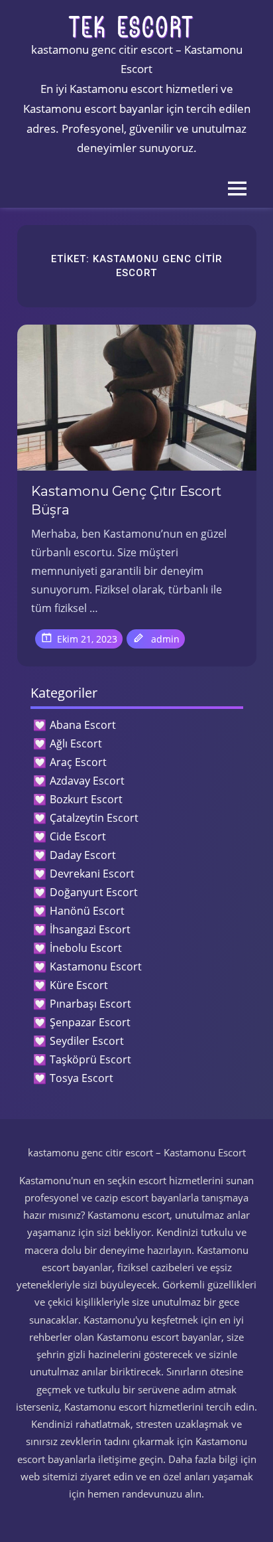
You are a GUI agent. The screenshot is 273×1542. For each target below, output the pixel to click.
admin (165, 639)
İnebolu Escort (86, 948)
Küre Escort (79, 985)
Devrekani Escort (92, 873)
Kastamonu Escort (96, 966)
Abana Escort (83, 725)
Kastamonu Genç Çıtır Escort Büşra (126, 500)
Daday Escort (83, 855)
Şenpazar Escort (90, 1022)
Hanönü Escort (87, 910)
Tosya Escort (81, 1078)
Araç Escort (78, 762)
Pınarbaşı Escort (90, 1003)
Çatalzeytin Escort (94, 817)
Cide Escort (78, 836)
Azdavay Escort (87, 780)
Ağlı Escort (76, 743)
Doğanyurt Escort (94, 892)
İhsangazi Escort (90, 929)
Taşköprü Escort (90, 1059)
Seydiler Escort (87, 1041)
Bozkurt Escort (86, 799)
